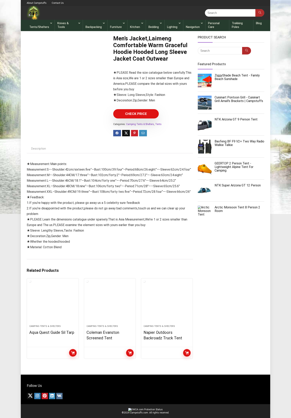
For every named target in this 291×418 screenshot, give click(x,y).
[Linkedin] (52, 396)
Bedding (153, 27)
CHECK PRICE (136, 114)
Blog (259, 23)
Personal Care (214, 25)
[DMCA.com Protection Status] (145, 409)
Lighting (172, 27)
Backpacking (94, 27)
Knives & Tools (63, 25)
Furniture (116, 27)
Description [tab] (38, 148)
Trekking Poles (237, 25)
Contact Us (58, 3)
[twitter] (30, 396)
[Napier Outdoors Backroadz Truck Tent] (167, 303)
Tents (158, 124)
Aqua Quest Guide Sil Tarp (51, 332)
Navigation (193, 27)
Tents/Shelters (39, 27)
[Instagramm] (37, 396)
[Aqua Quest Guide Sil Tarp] (52, 303)
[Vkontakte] (59, 396)
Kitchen (135, 27)
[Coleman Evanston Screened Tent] (110, 303)
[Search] (259, 13)
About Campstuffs (37, 3)
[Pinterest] (45, 396)
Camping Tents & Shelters (140, 124)
